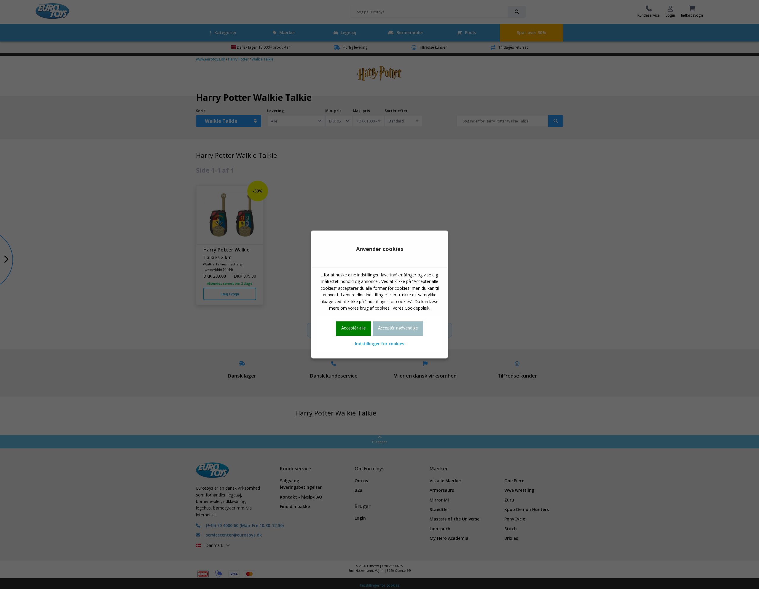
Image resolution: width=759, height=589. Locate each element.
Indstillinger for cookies (379, 343)
